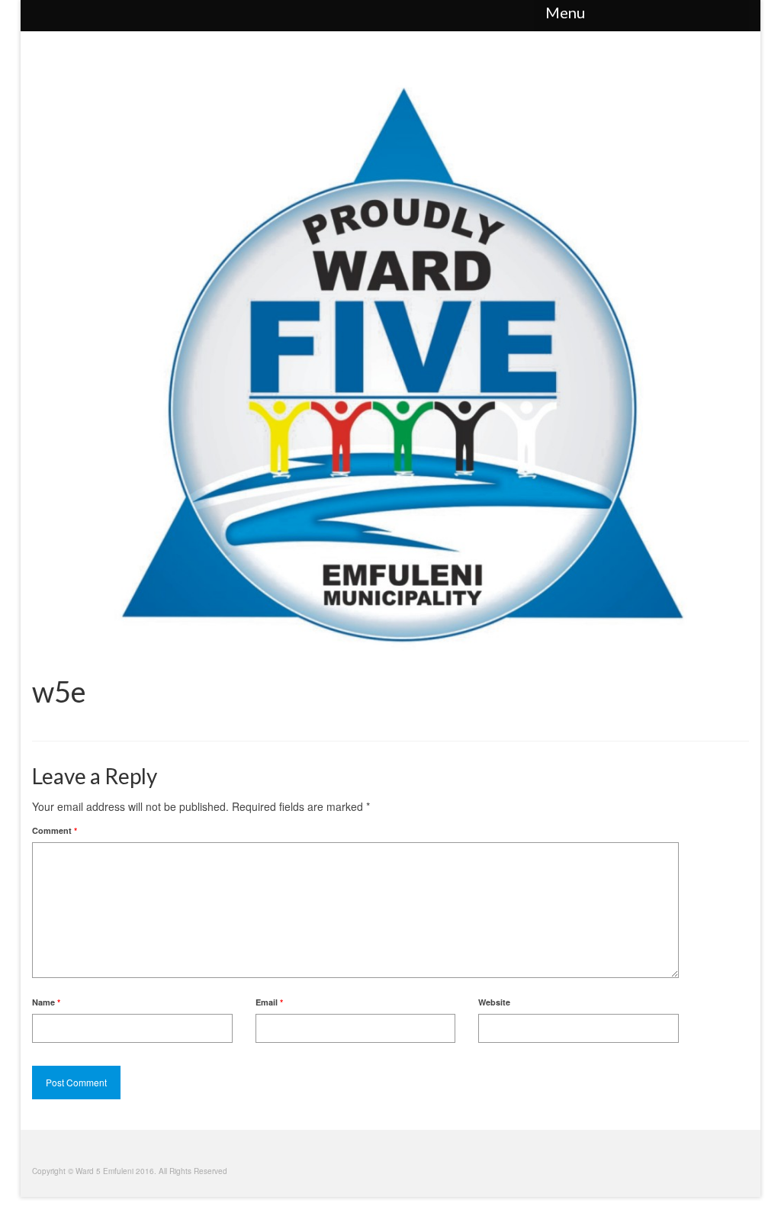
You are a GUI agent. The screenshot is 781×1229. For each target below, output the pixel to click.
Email (269, 1002)
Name (46, 1002)
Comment (54, 830)
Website (494, 1002)
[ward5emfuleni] (390, 15)
